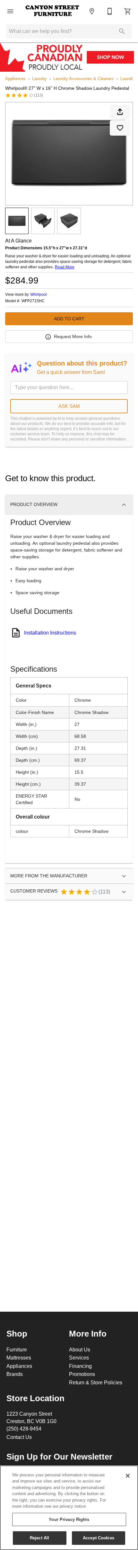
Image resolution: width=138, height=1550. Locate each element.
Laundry (39, 78)
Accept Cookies (98, 1537)
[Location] (91, 11)
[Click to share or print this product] (120, 112)
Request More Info (73, 336)
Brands (14, 1374)
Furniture (16, 1349)
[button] (10, 11)
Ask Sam (69, 406)
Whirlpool (38, 294)
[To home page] (52, 11)
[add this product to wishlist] (120, 128)
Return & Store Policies (95, 1382)
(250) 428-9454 (23, 1428)
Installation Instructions (50, 633)
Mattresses (18, 1357)
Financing (80, 1366)
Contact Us (19, 1437)
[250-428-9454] (109, 11)
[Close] (128, 1476)
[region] (69, 1507)
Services (79, 1357)
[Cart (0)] (127, 11)
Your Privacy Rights (69, 1519)
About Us (79, 1349)
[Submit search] (122, 31)
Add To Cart (69, 318)
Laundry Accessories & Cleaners (83, 78)
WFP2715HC (33, 301)
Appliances (15, 78)
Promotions (82, 1374)
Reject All (39, 1537)
